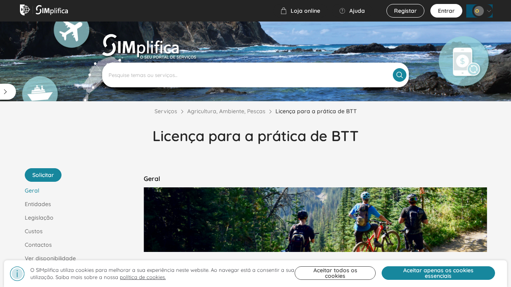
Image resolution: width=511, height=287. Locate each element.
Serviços (165, 111)
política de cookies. (143, 277)
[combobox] (255, 75)
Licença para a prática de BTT (316, 111)
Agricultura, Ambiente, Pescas (226, 111)
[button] (300, 11)
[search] (399, 75)
